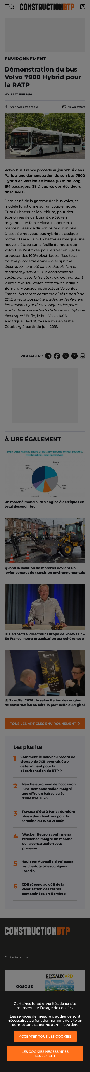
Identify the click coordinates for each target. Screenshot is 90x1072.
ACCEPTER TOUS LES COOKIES (45, 1036)
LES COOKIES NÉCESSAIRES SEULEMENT (45, 1053)
